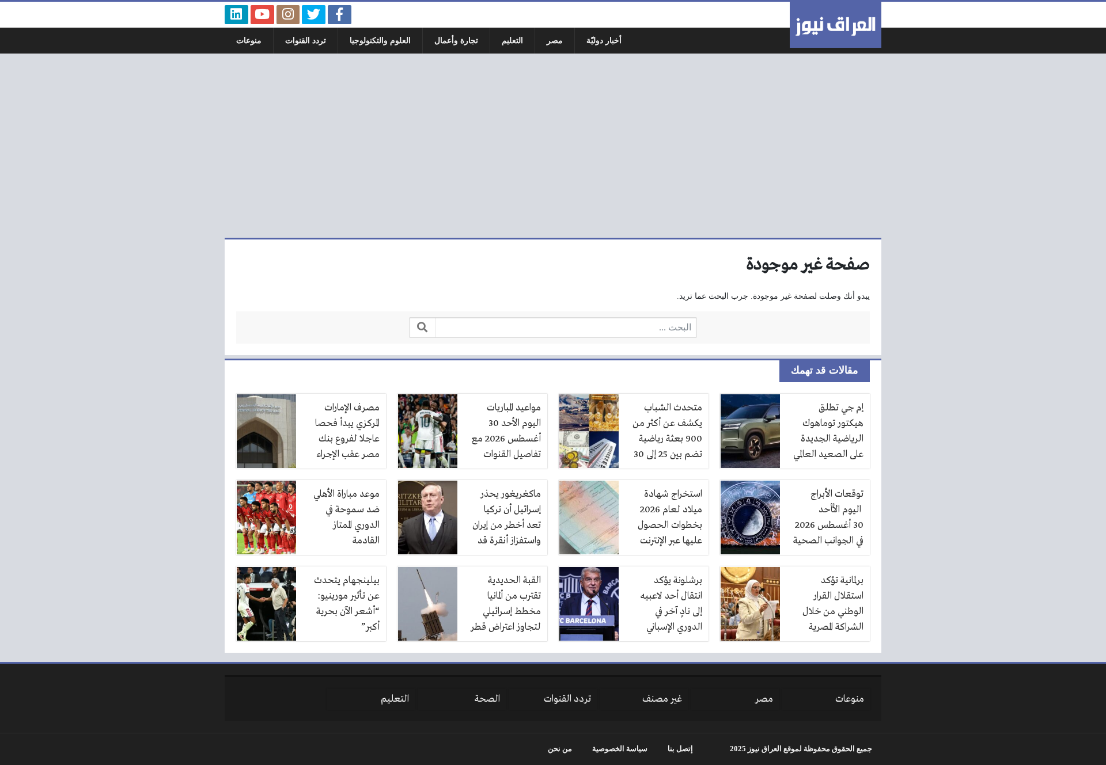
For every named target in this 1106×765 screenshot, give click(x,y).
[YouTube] (262, 14)
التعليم (512, 40)
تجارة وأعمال (456, 40)
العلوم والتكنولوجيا (380, 40)
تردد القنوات (305, 40)
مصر (555, 40)
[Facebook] (339, 14)
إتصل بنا (680, 749)
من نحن (560, 749)
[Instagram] (288, 14)
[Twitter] (313, 14)
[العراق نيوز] (835, 25)
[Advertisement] (553, 145)
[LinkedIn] (236, 14)
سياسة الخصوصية (619, 749)
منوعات (249, 40)
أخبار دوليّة (604, 40)
